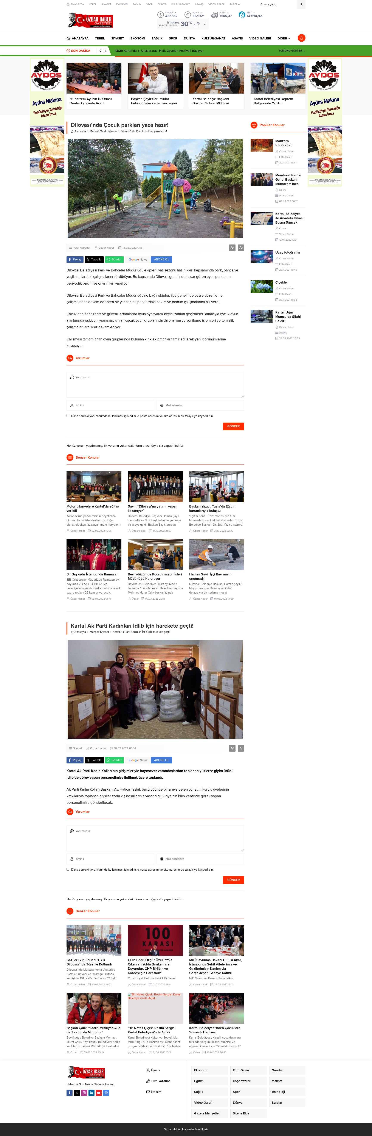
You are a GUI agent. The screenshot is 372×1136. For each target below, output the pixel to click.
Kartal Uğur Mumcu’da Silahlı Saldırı (288, 316)
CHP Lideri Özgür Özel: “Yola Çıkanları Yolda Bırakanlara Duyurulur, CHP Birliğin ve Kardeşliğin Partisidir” (150, 966)
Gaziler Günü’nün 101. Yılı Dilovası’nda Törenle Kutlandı (90, 962)
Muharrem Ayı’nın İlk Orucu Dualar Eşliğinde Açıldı (91, 101)
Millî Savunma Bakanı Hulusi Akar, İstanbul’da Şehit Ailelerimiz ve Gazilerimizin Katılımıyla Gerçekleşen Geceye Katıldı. (215, 966)
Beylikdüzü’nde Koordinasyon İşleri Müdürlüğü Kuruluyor (155, 576)
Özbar (135, 598)
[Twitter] (77, 1093)
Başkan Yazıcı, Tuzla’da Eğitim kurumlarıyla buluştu (212, 508)
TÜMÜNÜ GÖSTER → (292, 50)
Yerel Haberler (108, 131)
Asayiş (283, 332)
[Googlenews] (106, 1093)
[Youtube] (99, 1093)
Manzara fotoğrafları (284, 143)
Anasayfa (80, 131)
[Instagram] (84, 1093)
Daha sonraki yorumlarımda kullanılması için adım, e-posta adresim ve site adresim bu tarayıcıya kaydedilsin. (142, 416)
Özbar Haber (106, 247)
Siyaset (104, 632)
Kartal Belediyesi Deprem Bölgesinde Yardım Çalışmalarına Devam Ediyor (275, 103)
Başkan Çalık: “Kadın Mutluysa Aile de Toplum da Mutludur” (93, 1030)
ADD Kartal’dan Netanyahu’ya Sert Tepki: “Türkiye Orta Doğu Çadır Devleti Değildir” (179, 51)
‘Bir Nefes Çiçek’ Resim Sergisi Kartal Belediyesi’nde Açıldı (151, 1030)
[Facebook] (70, 1093)
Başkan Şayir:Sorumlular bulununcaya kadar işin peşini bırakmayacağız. (154, 103)
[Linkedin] (91, 1093)
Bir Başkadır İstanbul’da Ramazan (92, 574)
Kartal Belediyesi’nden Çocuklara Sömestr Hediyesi (214, 1030)
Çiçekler (281, 282)
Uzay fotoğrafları (288, 252)
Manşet (94, 131)
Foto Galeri (285, 156)
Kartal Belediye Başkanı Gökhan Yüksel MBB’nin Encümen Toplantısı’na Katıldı (214, 103)
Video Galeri (286, 195)
